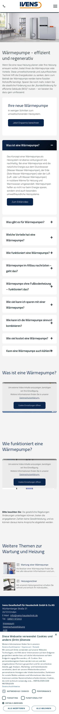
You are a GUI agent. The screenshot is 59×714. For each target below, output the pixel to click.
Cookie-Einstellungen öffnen (29, 405)
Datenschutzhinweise (11, 686)
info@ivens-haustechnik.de (24, 615)
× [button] (56, 635)
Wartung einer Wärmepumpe (34, 565)
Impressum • (27, 647)
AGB (5, 630)
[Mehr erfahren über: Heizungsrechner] (9, 584)
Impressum (8, 623)
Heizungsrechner (29, 581)
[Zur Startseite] (29, 6)
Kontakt (36, 647)
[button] (55, 6)
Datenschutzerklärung (14, 626)
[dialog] (29, 673)
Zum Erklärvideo (20, 202)
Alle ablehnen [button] (43, 708)
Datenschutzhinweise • (12, 647)
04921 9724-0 (14, 619)
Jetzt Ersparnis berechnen (26, 122)
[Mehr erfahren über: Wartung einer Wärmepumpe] (9, 568)
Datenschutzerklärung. (29, 398)
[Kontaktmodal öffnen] (4, 6)
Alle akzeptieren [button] (16, 708)
